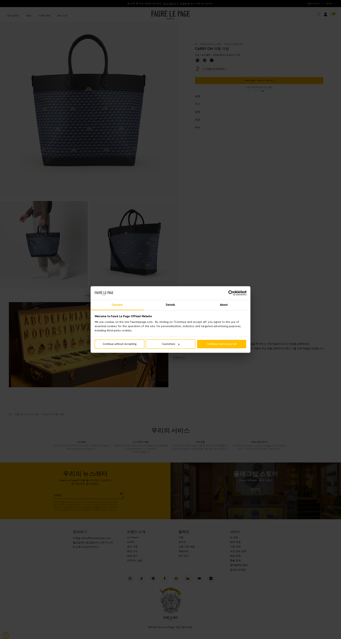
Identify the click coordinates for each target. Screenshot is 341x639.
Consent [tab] (117, 304)
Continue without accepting (119, 344)
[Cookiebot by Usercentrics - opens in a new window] (231, 293)
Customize (168, 344)
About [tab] (224, 304)
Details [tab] (170, 304)
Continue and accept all (221, 344)
